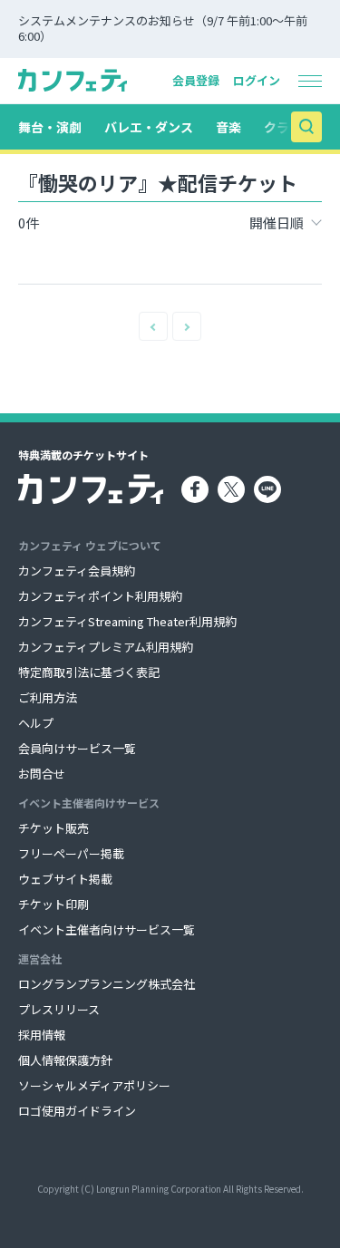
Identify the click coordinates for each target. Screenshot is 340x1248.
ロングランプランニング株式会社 (106, 983)
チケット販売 (53, 828)
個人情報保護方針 (65, 1060)
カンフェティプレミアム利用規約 (105, 646)
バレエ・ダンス (148, 127)
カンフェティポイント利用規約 (100, 596)
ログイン (256, 80)
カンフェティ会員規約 (76, 570)
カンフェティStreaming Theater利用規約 (127, 621)
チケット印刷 (53, 904)
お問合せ (41, 773)
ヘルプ (35, 722)
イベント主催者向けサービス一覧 (106, 929)
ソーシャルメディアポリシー (94, 1085)
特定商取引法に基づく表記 (89, 672)
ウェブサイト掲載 (65, 878)
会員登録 (195, 80)
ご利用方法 (47, 697)
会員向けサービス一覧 (77, 748)
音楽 (228, 127)
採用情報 (41, 1034)
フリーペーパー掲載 (71, 853)
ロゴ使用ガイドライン (77, 1110)
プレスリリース (59, 1009)
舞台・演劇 (50, 127)
